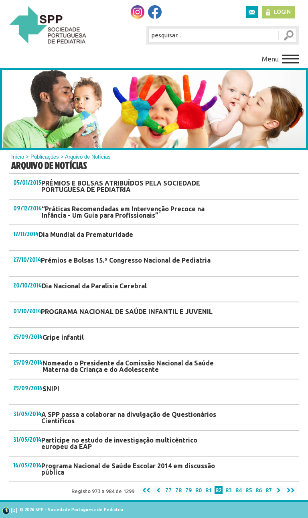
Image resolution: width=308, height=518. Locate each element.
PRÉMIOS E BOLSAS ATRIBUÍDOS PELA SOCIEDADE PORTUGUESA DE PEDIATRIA (120, 186)
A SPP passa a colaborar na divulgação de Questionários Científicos (128, 417)
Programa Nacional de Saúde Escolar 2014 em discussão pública (128, 469)
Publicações (44, 157)
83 (228, 490)
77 (168, 490)
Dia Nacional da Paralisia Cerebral (94, 286)
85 (248, 490)
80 (198, 490)
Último (291, 490)
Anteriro (158, 490)
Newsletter (252, 12)
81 (208, 490)
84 (238, 490)
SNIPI (51, 388)
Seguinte (279, 490)
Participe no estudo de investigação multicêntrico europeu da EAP (119, 443)
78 (178, 490)
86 (258, 490)
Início (17, 157)
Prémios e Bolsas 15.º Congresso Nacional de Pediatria (126, 260)
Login (282, 11)
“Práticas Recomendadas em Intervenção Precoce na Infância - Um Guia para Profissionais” (123, 212)
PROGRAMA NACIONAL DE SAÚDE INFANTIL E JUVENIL (127, 311)
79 (188, 490)
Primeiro (146, 490)
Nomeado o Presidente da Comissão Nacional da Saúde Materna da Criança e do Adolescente (128, 366)
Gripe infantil (63, 337)
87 (268, 490)
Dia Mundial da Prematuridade (85, 234)
